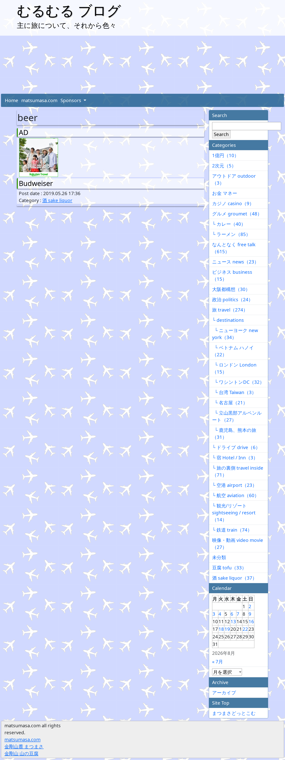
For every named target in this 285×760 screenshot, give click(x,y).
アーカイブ (224, 692)
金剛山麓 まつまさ (24, 746)
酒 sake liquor (57, 200)
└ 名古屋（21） (230, 402)
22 (245, 629)
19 (227, 629)
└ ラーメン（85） (231, 234)
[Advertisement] (142, 65)
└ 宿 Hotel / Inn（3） (235, 457)
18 (221, 629)
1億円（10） (225, 155)
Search (221, 134)
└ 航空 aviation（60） (235, 495)
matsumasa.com (39, 100)
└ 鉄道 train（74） (232, 530)
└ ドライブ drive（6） (236, 447)
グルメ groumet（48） (237, 213)
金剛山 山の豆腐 (21, 753)
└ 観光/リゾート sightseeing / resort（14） (234, 512)
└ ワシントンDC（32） (238, 382)
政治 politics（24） (232, 299)
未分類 (219, 557)
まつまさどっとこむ (234, 713)
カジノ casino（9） (233, 203)
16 (251, 621)
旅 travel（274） (230, 309)
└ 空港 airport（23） (234, 485)
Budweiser (36, 183)
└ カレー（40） (229, 224)
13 (233, 621)
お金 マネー (224, 193)
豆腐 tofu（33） (229, 567)
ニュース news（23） (235, 261)
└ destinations (228, 320)
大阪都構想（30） (231, 289)
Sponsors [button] (71, 100)
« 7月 (217, 661)
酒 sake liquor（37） (234, 578)
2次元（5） (224, 165)
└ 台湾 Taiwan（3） (234, 392)
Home (11, 100)
